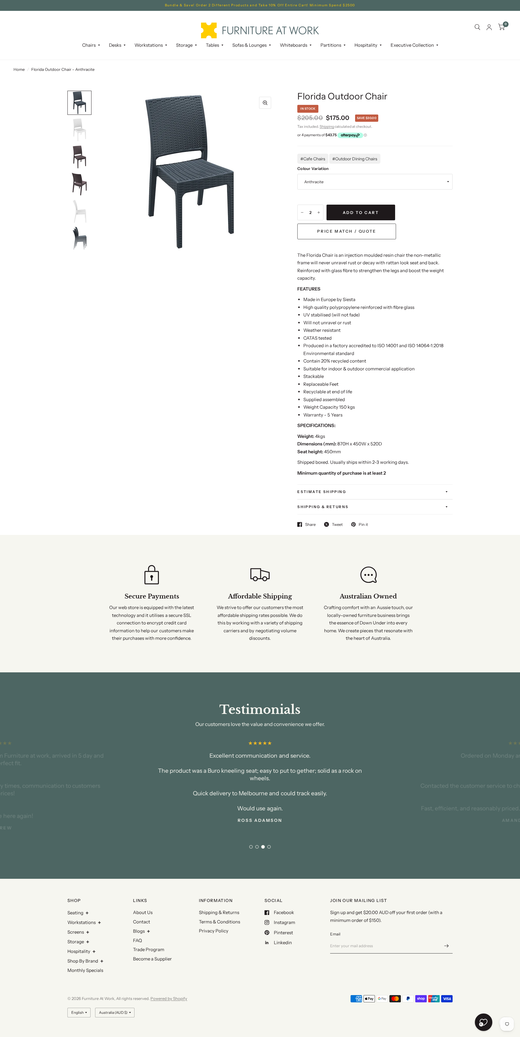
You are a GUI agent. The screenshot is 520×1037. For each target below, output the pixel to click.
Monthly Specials (85, 970)
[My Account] (489, 27)
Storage (184, 45)
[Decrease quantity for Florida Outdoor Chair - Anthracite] (302, 212)
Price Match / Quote (346, 231)
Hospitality (78, 951)
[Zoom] (265, 103)
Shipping (327, 126)
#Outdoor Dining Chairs (354, 159)
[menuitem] (91, 45)
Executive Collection (412, 45)
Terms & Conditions (219, 922)
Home (19, 69)
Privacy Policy (213, 931)
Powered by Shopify (168, 998)
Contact (141, 922)
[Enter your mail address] (447, 946)
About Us (143, 912)
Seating (75, 913)
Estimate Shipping (321, 491)
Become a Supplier (152, 959)
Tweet (337, 524)
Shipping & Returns (322, 506)
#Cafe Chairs (312, 159)
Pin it (363, 524)
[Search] (477, 27)
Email (335, 934)
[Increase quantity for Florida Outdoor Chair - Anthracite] (318, 212)
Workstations (81, 922)
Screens (75, 932)
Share (310, 524)
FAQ (137, 940)
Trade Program (148, 949)
